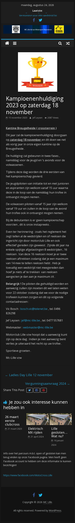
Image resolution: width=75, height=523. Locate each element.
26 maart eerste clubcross (12, 420)
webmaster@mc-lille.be (38, 327)
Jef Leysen (38, 117)
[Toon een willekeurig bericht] (68, 43)
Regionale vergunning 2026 (38, 13)
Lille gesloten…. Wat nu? (59, 432)
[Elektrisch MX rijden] (37, 415)
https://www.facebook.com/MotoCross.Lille (27, 475)
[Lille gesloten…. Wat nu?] (61, 415)
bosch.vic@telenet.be (33, 309)
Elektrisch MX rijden (35, 430)
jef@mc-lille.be (30, 320)
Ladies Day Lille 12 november (29, 375)
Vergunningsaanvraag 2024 (47, 383)
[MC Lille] (7, 43)
